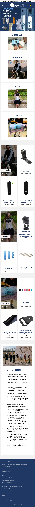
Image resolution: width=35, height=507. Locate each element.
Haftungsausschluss (7, 471)
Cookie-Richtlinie (6, 489)
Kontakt (4, 495)
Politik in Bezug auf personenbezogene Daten (13, 486)
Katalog (4, 475)
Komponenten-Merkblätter (8, 477)
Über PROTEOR (6, 461)
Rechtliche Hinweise (7, 469)
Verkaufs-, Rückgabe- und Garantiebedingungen (14, 464)
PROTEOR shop (8, 500)
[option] (17, 19)
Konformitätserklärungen (8, 480)
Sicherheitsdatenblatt (7, 482)
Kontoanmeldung (6, 493)
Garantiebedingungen (7, 466)
